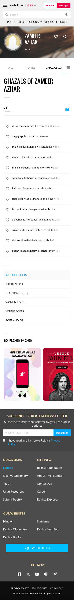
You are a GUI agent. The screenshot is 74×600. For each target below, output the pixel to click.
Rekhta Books (12, 537)
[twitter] (28, 574)
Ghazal (54, 67)
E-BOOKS (61, 21)
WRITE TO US (41, 548)
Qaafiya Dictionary (15, 475)
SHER (21, 21)
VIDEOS (49, 21)
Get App (63, 5)
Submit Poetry (12, 499)
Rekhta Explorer (47, 499)
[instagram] (46, 574)
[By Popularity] (67, 109)
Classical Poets (17, 293)
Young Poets (15, 311)
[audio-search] (67, 14)
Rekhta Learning (47, 529)
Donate (50, 5)
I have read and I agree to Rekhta (34, 442)
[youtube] (37, 574)
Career (41, 491)
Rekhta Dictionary (15, 529)
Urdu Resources (13, 491)
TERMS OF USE (39, 588)
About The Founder (49, 475)
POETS (11, 21)
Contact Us (44, 483)
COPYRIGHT (56, 588)
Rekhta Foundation (49, 467)
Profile (29, 67)
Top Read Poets (16, 284)
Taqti (6, 483)
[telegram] (55, 574)
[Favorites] (56, 36)
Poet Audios (14, 320)
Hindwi (8, 521)
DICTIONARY (34, 21)
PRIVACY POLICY (20, 588)
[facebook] (19, 574)
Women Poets (15, 302)
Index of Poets (16, 274)
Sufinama (43, 521)
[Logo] (16, 5)
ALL (10, 67)
